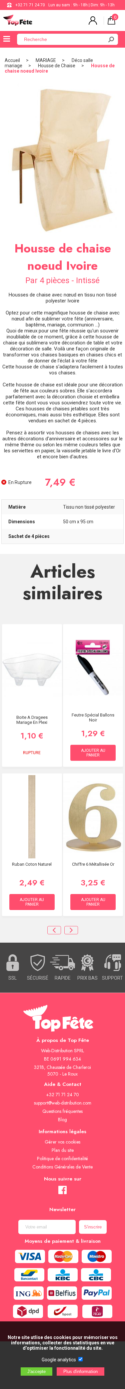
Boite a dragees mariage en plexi (32, 720)
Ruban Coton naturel (32, 864)
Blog (62, 1119)
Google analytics (59, 1359)
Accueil (12, 60)
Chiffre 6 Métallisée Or (93, 864)
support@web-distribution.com (62, 1103)
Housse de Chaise (56, 65)
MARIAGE (46, 60)
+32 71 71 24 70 (30, 5)
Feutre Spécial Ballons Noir (93, 717)
